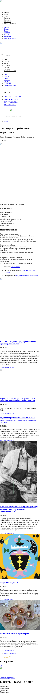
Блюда (6, 14)
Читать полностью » (7, 368)
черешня (7, 272)
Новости (7, 18)
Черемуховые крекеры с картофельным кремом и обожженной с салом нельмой (17, 399)
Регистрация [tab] (4, 688)
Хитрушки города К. (9, 582)
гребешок (32, 270)
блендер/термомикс (22, 275)
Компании (7, 20)
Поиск (2, 54)
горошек (25, 270)
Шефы (6, 12)
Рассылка (7, 22)
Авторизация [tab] (4, 686)
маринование (15, 267)
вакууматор (34, 275)
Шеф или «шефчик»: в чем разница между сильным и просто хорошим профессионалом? (19, 509)
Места (6, 16)
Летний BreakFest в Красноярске (14, 633)
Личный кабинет (10, 23)
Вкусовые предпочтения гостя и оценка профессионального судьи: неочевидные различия (18, 419)
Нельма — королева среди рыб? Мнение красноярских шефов (18, 342)
